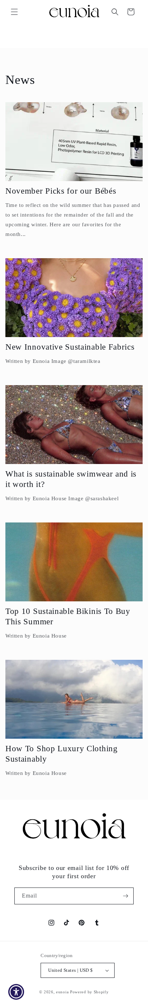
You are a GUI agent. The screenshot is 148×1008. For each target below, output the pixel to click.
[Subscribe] (125, 896)
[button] (14, 12)
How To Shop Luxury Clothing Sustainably (61, 753)
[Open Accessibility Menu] (16, 992)
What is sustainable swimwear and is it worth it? (71, 479)
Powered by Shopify (89, 992)
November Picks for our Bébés (60, 190)
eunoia (62, 992)
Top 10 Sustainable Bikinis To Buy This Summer (67, 616)
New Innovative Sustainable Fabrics (69, 346)
